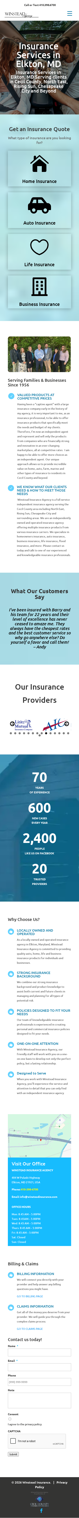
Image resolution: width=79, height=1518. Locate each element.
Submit (13, 1454)
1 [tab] (11, 733)
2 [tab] (15, 733)
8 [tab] (42, 733)
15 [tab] (40, 735)
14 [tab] (68, 733)
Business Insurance (39, 304)
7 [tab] (37, 733)
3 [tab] (20, 733)
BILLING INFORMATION (35, 1273)
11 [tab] (55, 733)
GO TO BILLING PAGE (30, 1296)
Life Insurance (39, 264)
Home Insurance (39, 181)
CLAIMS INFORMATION (35, 1306)
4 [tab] (24, 733)
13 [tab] (64, 733)
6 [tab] (33, 733)
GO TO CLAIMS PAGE (30, 1329)
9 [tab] (46, 733)
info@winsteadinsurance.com (38, 1196)
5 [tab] (28, 733)
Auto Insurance (39, 223)
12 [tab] (59, 733)
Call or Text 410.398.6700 (40, 5)
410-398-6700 (29, 1189)
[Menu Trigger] (69, 13)
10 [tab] (51, 733)
